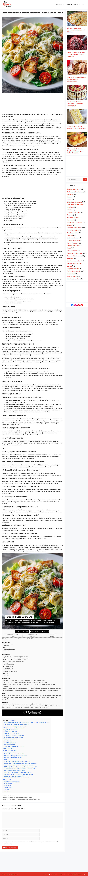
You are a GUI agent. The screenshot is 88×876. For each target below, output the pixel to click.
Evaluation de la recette (9, 809)
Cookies (69, 210)
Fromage (70, 220)
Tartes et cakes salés (74, 271)
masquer (13, 720)
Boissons (70, 194)
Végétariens (71, 274)
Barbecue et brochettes (75, 192)
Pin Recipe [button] (35, 631)
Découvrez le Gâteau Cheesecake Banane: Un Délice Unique (75, 104)
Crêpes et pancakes (73, 212)
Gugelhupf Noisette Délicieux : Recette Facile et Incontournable (76, 79)
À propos (51, 874)
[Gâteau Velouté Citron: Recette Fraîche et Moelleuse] (77, 116)
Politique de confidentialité (60, 874)
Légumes (70, 235)
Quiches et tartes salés (74, 256)
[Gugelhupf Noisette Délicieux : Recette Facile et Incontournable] (77, 67)
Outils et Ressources (73, 240)
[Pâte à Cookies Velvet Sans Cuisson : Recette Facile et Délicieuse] (77, 42)
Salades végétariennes (74, 263)
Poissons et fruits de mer (75, 253)
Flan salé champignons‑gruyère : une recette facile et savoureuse (21, 799)
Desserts (70, 215)
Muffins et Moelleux (73, 238)
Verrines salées (72, 276)
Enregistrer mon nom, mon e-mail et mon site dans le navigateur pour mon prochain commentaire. (30, 843)
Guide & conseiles (72, 4)
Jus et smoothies (72, 233)
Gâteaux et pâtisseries (74, 222)
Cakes (69, 199)
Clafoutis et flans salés (74, 202)
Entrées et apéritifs (73, 217)
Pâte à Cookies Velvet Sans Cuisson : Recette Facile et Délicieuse (76, 54)
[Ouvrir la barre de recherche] (83, 4)
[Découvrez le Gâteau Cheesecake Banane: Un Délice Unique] (77, 92)
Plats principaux (72, 251)
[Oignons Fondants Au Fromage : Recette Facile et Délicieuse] (77, 18)
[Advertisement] (32, 103)
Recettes (59, 4)
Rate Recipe (45, 631)
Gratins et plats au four (74, 228)
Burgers (69, 197)
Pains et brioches (72, 243)
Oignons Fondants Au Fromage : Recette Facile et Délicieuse (76, 30)
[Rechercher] (85, 179)
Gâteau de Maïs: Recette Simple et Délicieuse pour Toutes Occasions (75, 151)
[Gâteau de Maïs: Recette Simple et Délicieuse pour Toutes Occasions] (77, 139)
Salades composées (9, 796)
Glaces (69, 225)
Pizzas (69, 248)
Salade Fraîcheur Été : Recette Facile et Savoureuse (17, 797)
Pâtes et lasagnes (73, 246)
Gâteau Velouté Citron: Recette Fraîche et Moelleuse (76, 127)
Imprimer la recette (22, 631)
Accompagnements (73, 189)
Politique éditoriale (72, 874)
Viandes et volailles (73, 279)
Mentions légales (83, 874)
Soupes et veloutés (73, 269)
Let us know (31, 713)
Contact (45, 874)
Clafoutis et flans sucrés (75, 205)
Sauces (69, 266)
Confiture (70, 207)
